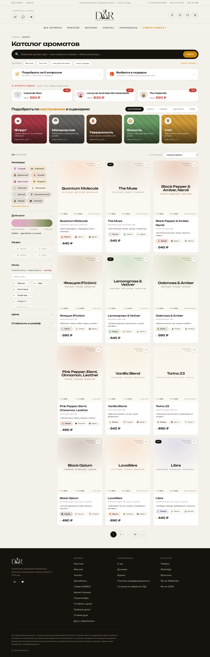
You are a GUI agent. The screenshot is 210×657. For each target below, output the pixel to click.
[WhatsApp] (23, 17)
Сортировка (155, 155)
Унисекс (108, 27)
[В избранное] (98, 164)
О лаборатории (158, 3)
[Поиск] (180, 15)
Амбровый (39, 169)
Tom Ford (43, 63)
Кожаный (38, 201)
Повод (163, 109)
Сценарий (178, 109)
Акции (30, 3)
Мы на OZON (177, 3)
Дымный (21, 194)
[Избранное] (187, 15)
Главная (16, 37)
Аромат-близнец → (189, 63)
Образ (150, 109)
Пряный (40, 175)
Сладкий (21, 169)
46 (135, 534)
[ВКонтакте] (31, 17)
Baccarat (29, 63)
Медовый (41, 181)
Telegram (165, 563)
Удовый (21, 201)
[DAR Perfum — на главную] (105, 15)
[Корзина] (195, 15)
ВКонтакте (166, 575)
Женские (91, 27)
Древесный (23, 175)
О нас (120, 563)
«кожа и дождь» (83, 63)
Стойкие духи (81, 615)
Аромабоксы (128, 27)
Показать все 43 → (22, 206)
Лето (44, 249)
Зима (44, 255)
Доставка (17, 3)
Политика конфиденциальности (133, 580)
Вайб (192, 109)
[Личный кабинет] (172, 15)
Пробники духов (82, 609)
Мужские (73, 27)
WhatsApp (166, 569)
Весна (23, 249)
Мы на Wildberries (170, 580)
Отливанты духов (83, 603)
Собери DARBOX (154, 27)
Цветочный (23, 181)
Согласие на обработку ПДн (132, 586)
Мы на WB (192, 3)
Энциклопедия (81, 598)
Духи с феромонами (84, 621)
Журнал (121, 575)
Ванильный (40, 188)
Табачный (22, 188)
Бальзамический (41, 194)
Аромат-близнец (82, 592)
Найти (190, 54)
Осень (23, 255)
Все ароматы (53, 27)
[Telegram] (15, 17)
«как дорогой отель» (61, 63)
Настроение (134, 109)
